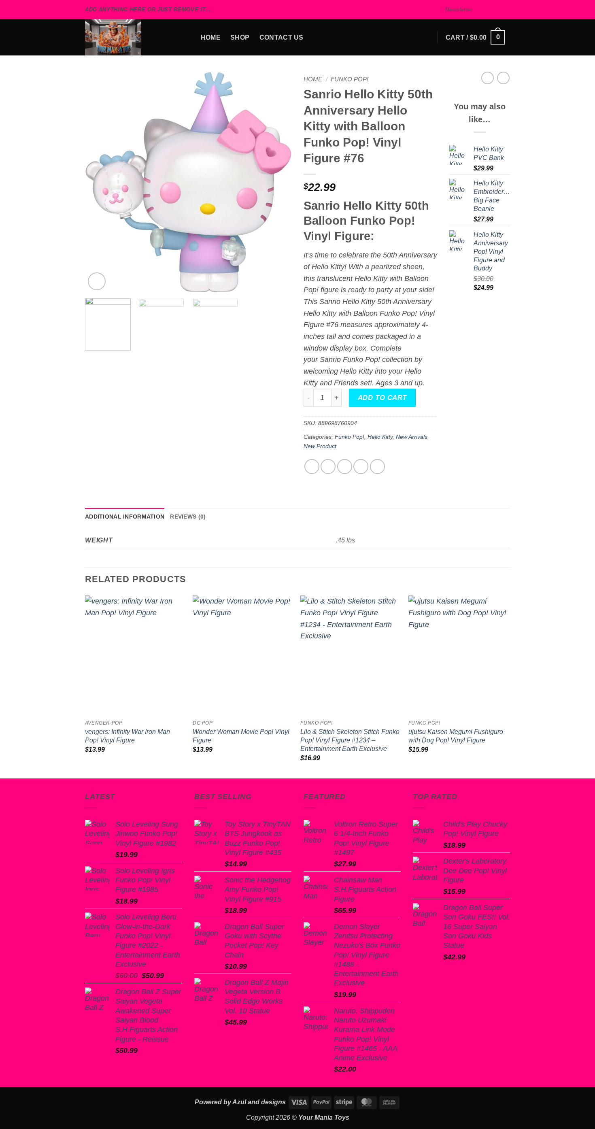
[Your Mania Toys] (125, 37)
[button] (455, 9)
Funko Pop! (349, 79)
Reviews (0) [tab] (188, 516)
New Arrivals (411, 437)
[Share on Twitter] (328, 466)
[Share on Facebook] (311, 466)
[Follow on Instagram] (488, 9)
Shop (239, 37)
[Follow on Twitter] (496, 9)
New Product (320, 446)
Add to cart (382, 397)
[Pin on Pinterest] (360, 466)
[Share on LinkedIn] (377, 466)
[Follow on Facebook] (479, 9)
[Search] (187, 37)
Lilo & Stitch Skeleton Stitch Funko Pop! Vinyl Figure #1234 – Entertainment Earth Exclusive (350, 740)
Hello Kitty (380, 437)
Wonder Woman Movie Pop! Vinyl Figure (241, 736)
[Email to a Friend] (344, 466)
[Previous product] (503, 78)
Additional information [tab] (124, 516)
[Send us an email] (505, 9)
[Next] (277, 182)
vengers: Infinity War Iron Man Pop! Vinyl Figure (127, 736)
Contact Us (281, 37)
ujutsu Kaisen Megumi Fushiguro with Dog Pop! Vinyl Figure (455, 736)
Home (211, 37)
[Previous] (99, 182)
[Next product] (487, 78)
